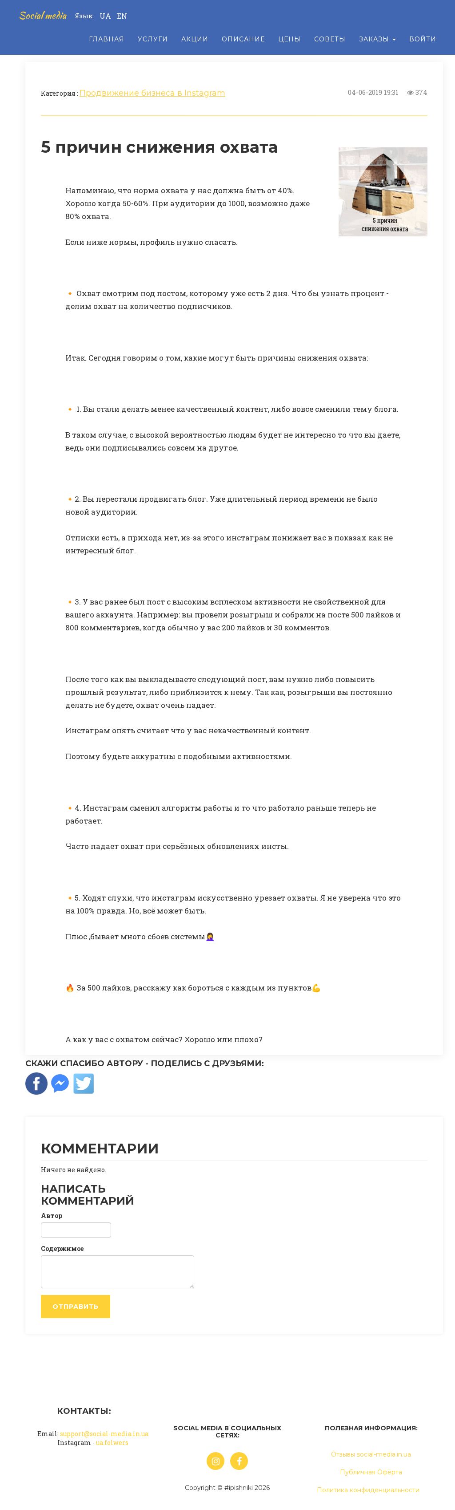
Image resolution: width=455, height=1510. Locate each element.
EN (122, 15)
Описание (243, 39)
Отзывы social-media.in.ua (371, 1454)
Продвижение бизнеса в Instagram (152, 93)
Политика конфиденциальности (368, 1490)
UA (105, 15)
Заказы (375, 39)
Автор (51, 1215)
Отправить (75, 1307)
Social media (42, 15)
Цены (289, 39)
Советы (330, 39)
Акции (194, 39)
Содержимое (62, 1248)
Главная (106, 39)
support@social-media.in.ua (104, 1433)
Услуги (153, 39)
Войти (422, 39)
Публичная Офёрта (371, 1472)
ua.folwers (112, 1442)
